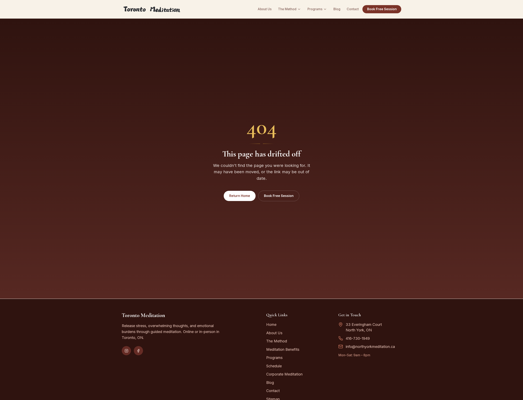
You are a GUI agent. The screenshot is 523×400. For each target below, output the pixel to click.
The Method (287, 9)
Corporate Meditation (284, 374)
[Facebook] (138, 350)
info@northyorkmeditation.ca (370, 346)
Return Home (239, 196)
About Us (265, 9)
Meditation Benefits (282, 349)
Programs (314, 9)
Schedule (274, 366)
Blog (336, 9)
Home (271, 324)
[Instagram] (126, 350)
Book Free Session (382, 9)
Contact (353, 9)
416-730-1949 (358, 338)
